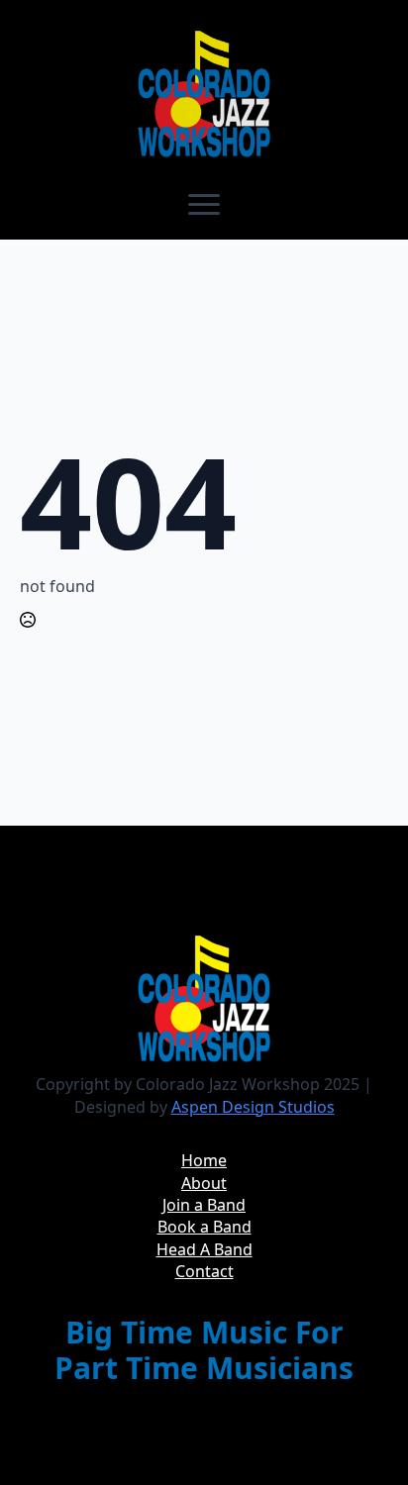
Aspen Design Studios (253, 1107)
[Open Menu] (204, 204)
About (204, 1183)
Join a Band (204, 1205)
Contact (204, 1271)
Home (204, 1160)
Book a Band (204, 1227)
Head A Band (204, 1249)
